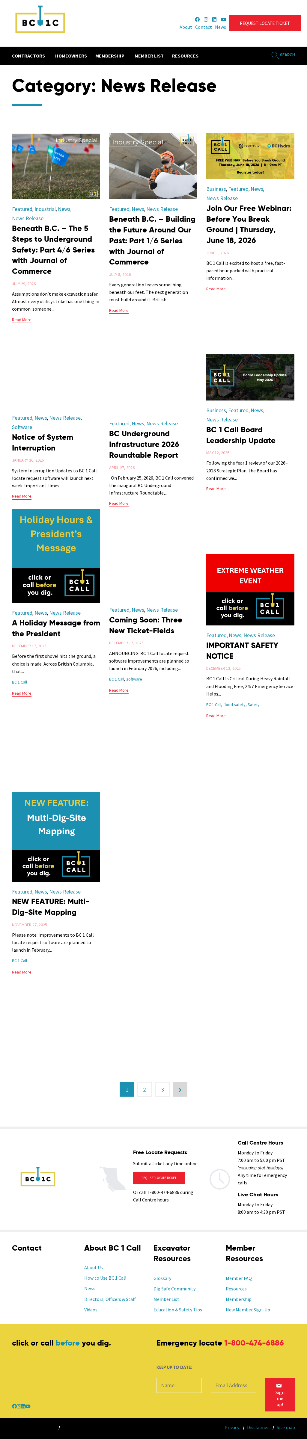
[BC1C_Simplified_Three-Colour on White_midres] (38, 1193)
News (220, 27)
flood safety (234, 704)
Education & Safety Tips (178, 1310)
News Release (27, 218)
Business (216, 188)
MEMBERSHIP (109, 56)
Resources (236, 1289)
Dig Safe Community (174, 1289)
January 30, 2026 (28, 460)
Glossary (162, 1278)
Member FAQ (239, 1278)
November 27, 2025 (29, 924)
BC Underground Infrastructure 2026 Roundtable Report (144, 444)
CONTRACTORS (28, 56)
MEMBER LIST (149, 56)
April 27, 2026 (122, 467)
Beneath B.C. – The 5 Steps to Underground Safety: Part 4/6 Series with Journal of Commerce (53, 250)
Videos (90, 1310)
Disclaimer (258, 1427)
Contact (203, 27)
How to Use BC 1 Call (105, 1278)
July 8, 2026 (120, 274)
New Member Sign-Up (248, 1310)
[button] (265, 23)
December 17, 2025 (29, 646)
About (186, 27)
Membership (239, 1299)
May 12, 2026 (217, 452)
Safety (254, 704)
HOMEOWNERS (71, 56)
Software (22, 427)
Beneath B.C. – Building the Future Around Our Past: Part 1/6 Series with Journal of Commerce (152, 241)
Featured (22, 208)
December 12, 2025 (223, 668)
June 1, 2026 (217, 253)
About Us (93, 1267)
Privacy (232, 1427)
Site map (286, 1427)
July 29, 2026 (24, 283)
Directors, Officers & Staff (110, 1299)
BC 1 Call (19, 682)
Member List (166, 1299)
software (134, 679)
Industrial (45, 208)
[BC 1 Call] (39, 23)
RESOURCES (185, 56)
